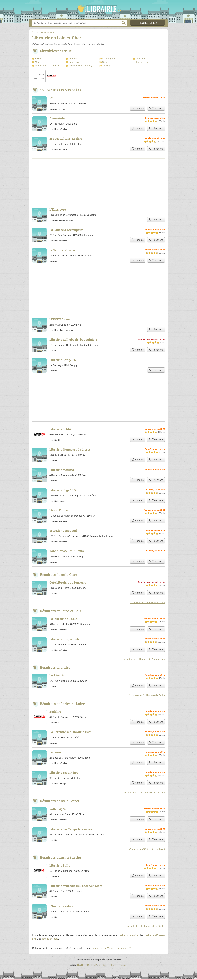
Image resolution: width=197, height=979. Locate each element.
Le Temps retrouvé (62, 250)
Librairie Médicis (61, 469)
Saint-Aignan (109, 58)
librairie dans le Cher (128, 935)
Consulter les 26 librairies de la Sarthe (145, 926)
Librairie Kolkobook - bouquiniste (73, 339)
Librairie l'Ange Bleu (64, 360)
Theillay (106, 65)
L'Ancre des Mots (61, 906)
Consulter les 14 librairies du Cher (147, 602)
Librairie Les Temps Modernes (70, 829)
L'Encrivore (57, 209)
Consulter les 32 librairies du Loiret (147, 849)
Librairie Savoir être (63, 772)
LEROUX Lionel (60, 319)
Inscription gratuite (119, 965)
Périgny (73, 58)
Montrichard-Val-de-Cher (47, 65)
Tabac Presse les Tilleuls (66, 551)
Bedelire (55, 711)
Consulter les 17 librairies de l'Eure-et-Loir (143, 659)
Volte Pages (57, 808)
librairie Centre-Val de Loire (105, 948)
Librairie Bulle (59, 865)
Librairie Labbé (60, 429)
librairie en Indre (50, 939)
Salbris (105, 62)
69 (51, 98)
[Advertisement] (98, 280)
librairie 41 (126, 948)
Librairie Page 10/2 (62, 490)
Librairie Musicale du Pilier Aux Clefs (75, 885)
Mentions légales (94, 965)
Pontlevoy (74, 62)
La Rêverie (56, 675)
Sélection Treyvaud (63, 530)
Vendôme (141, 58)
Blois (38, 58)
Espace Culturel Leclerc (65, 138)
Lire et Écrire (58, 510)
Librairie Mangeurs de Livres (70, 449)
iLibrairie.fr (98, 10)
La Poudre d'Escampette (66, 229)
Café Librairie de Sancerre (67, 582)
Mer (37, 62)
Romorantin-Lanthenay (80, 65)
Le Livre (55, 752)
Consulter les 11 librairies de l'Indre (147, 695)
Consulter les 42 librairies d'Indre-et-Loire (144, 792)
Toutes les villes (144, 62)
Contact (106, 965)
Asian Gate (57, 118)
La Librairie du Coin (63, 618)
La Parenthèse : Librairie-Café (70, 732)
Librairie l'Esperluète (64, 639)
